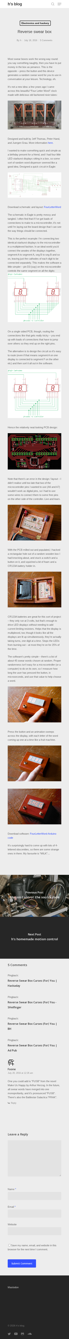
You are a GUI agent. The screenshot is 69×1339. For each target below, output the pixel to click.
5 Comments (46, 40)
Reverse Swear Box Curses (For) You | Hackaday (32, 983)
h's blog (15, 4)
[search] (53, 4)
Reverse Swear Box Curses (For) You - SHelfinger (32, 1004)
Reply (13, 1103)
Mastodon (13, 1287)
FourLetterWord (52, 207)
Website (12, 1224)
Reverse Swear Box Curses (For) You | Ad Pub (32, 1048)
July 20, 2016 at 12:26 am (20, 1073)
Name (12, 1189)
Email (12, 1207)
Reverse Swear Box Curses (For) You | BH (32, 1026)
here (50, 143)
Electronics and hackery (35, 23)
